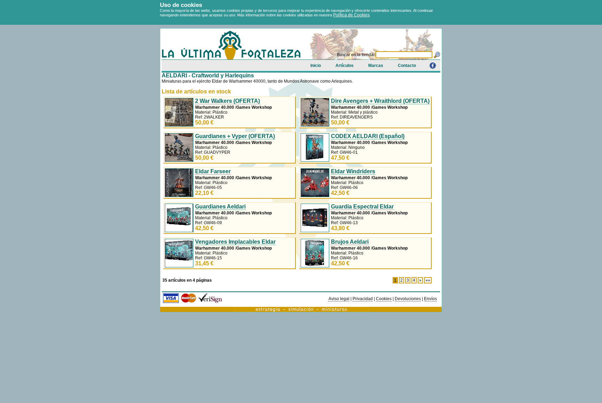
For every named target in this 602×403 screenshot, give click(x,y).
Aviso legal (339, 298)
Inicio (315, 65)
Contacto (407, 65)
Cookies (384, 298)
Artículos (344, 65)
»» (427, 280)
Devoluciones (408, 298)
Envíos (430, 298)
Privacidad (363, 298)
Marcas (375, 65)
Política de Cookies (351, 15)
